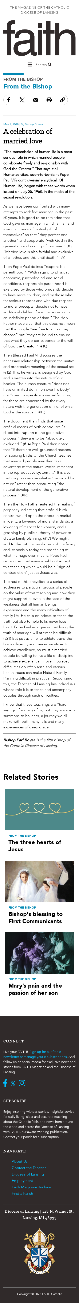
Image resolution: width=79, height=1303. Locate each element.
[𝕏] (14, 1083)
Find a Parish (22, 1193)
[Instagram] (23, 1083)
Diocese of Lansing (28, 1174)
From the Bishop (23, 79)
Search (41, 64)
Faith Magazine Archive (31, 1187)
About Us (20, 1161)
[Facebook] (6, 1083)
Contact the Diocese (29, 1167)
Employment (22, 1180)
